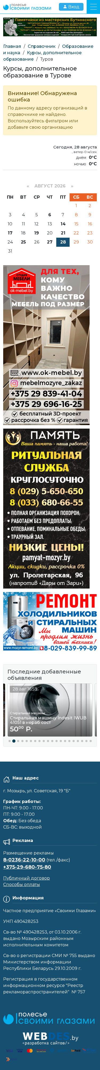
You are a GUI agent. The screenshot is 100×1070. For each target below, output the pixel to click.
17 (10, 233)
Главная (12, 46)
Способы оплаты (21, 884)
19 (36, 233)
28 (63, 242)
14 (63, 223)
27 (50, 242)
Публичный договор (26, 878)
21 (63, 233)
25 (23, 242)
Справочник (41, 46)
